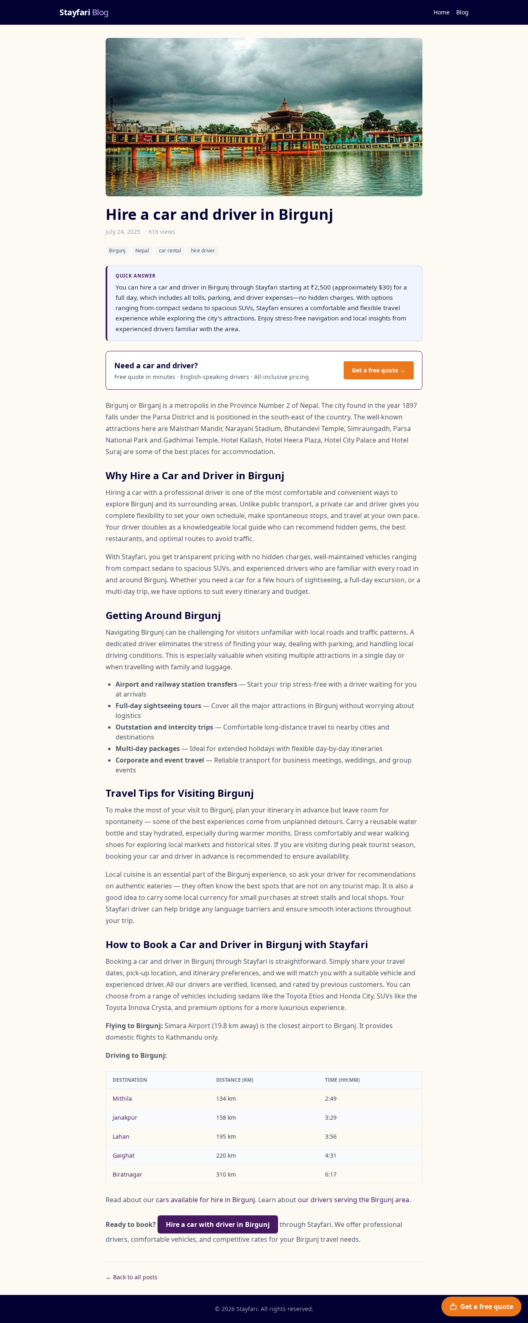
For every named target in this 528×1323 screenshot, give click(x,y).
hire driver (203, 250)
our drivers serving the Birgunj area (353, 1199)
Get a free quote (486, 1306)
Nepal (142, 250)
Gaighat (123, 1155)
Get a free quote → (378, 370)
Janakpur (125, 1117)
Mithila (122, 1098)
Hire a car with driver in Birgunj (218, 1224)
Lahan (121, 1136)
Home (442, 12)
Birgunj (117, 250)
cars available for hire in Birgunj (205, 1199)
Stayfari (83, 12)
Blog (462, 12)
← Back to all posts (132, 1277)
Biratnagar (127, 1174)
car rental (170, 250)
